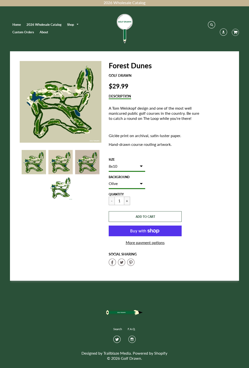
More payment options (145, 242)
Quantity (116, 194)
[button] (145, 216)
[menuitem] (16, 24)
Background (119, 177)
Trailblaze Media (117, 353)
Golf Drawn (120, 75)
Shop (71, 24)
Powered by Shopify (150, 353)
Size (112, 159)
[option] (60, 102)
